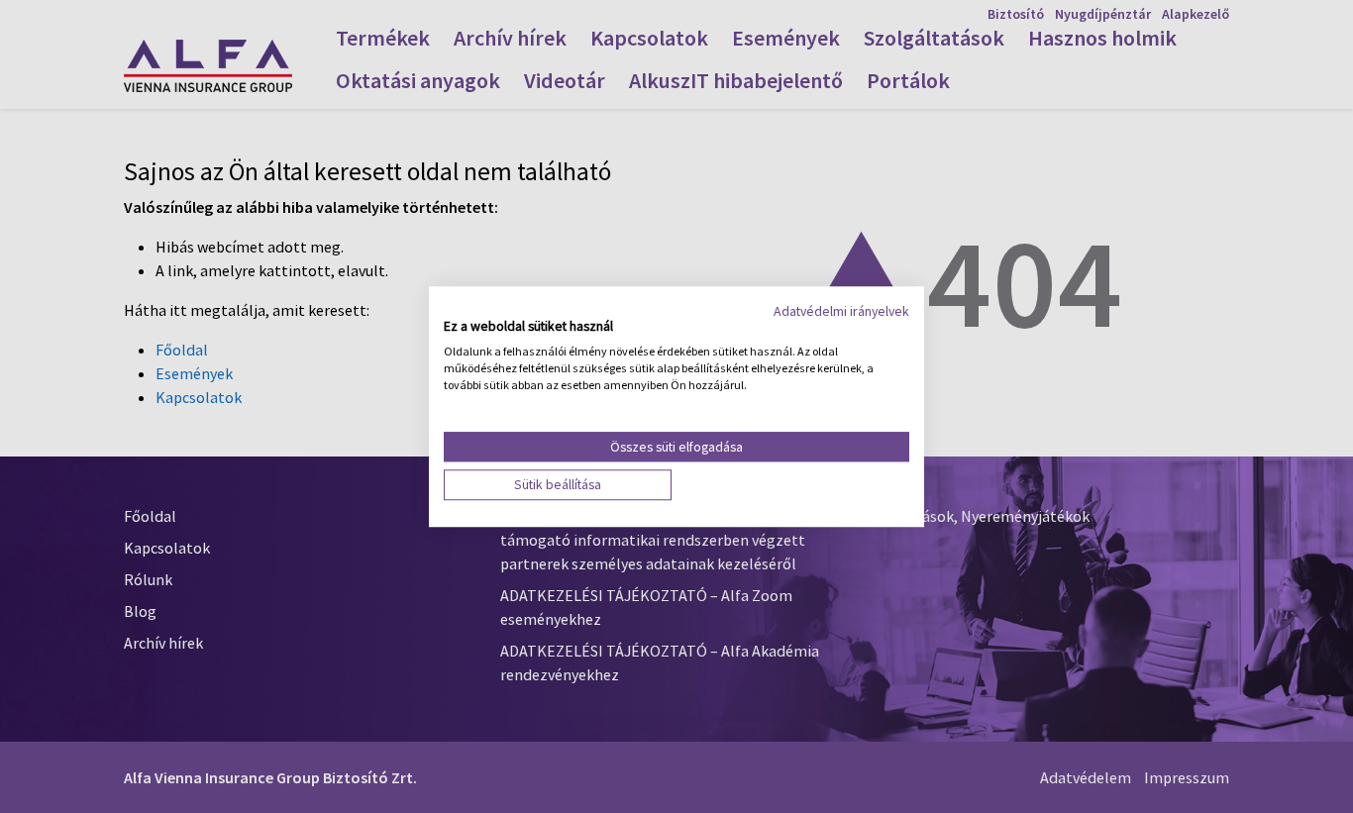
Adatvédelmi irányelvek (841, 311)
